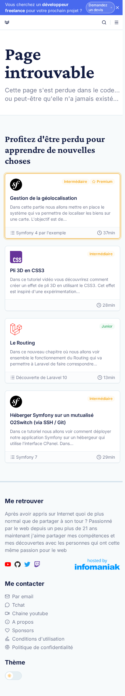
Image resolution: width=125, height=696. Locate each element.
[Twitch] (37, 564)
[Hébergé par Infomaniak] (97, 564)
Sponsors (23, 630)
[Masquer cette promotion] (117, 7)
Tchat (18, 605)
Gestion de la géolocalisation (43, 198)
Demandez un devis (98, 7)
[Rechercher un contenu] (104, 22)
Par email (22, 596)
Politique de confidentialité (42, 647)
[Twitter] (27, 564)
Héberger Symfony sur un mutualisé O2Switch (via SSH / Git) (51, 418)
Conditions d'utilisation (38, 639)
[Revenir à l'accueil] (7, 22)
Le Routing (22, 343)
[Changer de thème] (13, 675)
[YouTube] (8, 564)
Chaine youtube (30, 613)
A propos (22, 622)
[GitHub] (18, 564)
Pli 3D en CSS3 (27, 270)
